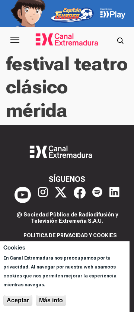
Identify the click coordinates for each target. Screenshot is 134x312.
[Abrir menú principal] (15, 40)
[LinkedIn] (114, 195)
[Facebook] (80, 195)
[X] (61, 195)
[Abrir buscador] (120, 40)
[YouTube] (23, 195)
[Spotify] (97, 195)
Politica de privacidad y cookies (70, 235)
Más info (51, 300)
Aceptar (18, 300)
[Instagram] (43, 195)
